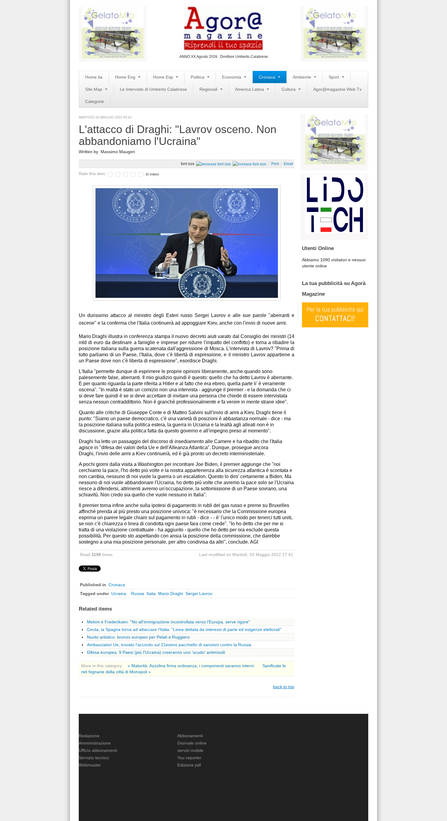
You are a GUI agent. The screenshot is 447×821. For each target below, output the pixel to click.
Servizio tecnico (94, 757)
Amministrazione (95, 743)
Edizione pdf (189, 765)
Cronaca (267, 77)
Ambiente (302, 77)
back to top (283, 686)
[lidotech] (335, 203)
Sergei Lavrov (198, 593)
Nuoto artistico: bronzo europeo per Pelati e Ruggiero (138, 637)
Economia (232, 77)
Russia (137, 593)
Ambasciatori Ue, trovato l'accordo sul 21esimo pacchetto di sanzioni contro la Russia (169, 644)
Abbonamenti (190, 735)
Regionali (209, 89)
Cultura (289, 89)
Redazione (89, 735)
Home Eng (126, 77)
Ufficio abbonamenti (98, 750)
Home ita (93, 77)
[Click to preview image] (187, 242)
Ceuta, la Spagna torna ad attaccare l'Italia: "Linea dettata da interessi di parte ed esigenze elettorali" (184, 629)
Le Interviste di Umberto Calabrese (153, 89)
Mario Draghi (170, 593)
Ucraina (120, 593)
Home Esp (163, 77)
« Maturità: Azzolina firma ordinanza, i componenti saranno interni (191, 665)
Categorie (94, 101)
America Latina (250, 89)
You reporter (189, 757)
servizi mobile (190, 750)
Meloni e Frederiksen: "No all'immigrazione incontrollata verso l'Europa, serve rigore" (168, 621)
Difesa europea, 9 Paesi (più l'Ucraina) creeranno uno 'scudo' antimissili (156, 652)
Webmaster (90, 765)
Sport (334, 77)
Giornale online (191, 743)
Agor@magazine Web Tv (337, 89)
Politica (198, 77)
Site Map (94, 89)
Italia (151, 593)
